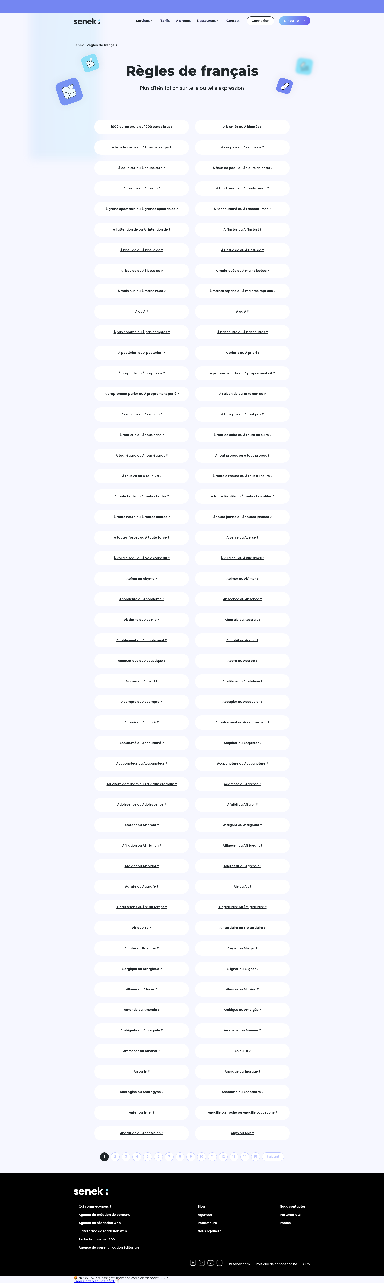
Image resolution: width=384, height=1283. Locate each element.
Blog (201, 1206)
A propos (183, 21)
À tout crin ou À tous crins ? (141, 435)
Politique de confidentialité (276, 1264)
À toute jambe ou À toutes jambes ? (242, 517)
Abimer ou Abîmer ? (242, 579)
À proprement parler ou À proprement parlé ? (141, 394)
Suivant (273, 1156)
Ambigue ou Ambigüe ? (242, 1010)
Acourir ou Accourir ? (141, 722)
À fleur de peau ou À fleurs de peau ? (242, 168)
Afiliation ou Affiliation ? (141, 846)
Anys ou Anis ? (242, 1133)
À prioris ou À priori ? (242, 353)
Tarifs (165, 21)
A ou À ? (242, 312)
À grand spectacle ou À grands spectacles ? (141, 209)
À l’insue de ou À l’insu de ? (242, 250)
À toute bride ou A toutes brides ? (141, 496)
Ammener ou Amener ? (242, 1030)
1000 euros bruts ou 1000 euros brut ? (142, 127)
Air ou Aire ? (141, 928)
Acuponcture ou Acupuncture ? (242, 764)
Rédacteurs (207, 1223)
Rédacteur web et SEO (97, 1239)
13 (234, 1156)
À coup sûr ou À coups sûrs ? (141, 168)
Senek (87, 21)
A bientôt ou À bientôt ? (242, 127)
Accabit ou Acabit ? (242, 640)
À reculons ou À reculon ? (141, 414)
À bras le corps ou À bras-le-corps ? (141, 147)
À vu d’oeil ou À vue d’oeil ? (242, 558)
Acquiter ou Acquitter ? (242, 743)
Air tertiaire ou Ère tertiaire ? (242, 928)
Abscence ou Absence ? (242, 599)
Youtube (210, 1263)
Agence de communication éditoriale (109, 1247)
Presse (285, 1223)
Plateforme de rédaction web (103, 1231)
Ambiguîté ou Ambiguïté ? (141, 1030)
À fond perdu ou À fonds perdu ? (242, 188)
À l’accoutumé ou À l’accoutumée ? (242, 209)
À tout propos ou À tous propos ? (242, 456)
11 (212, 1156)
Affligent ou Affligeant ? (242, 825)
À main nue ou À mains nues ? (142, 291)
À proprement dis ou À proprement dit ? (242, 373)
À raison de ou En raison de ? (242, 394)
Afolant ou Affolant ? (142, 866)
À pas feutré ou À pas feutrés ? (242, 332)
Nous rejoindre (210, 1231)
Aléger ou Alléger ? (242, 948)
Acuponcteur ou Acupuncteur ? (141, 764)
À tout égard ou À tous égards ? (142, 456)
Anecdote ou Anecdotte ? (242, 1092)
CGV (306, 1264)
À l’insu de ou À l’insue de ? (141, 250)
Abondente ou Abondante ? (141, 599)
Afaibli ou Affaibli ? (242, 805)
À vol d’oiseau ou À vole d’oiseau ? (142, 558)
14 (245, 1156)
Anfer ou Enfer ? (142, 1113)
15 (255, 1156)
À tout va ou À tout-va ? (141, 476)
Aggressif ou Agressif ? (242, 866)
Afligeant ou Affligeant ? (242, 846)
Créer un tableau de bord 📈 (96, 1281)
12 (223, 1156)
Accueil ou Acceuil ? (142, 681)
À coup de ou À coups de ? (242, 147)
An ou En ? (242, 1051)
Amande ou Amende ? (142, 1010)
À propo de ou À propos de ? (141, 373)
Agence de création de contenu (104, 1214)
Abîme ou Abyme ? (141, 579)
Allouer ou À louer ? (141, 989)
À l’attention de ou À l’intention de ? (141, 230)
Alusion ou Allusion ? (242, 989)
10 (201, 1156)
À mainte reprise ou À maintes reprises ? (242, 291)
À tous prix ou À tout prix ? (242, 414)
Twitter (193, 1263)
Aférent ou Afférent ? (141, 825)
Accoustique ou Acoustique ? (141, 661)
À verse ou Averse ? (242, 538)
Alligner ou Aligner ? (242, 969)
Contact (233, 21)
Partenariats (290, 1214)
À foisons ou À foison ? (141, 188)
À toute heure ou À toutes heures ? (141, 517)
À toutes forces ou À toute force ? (141, 538)
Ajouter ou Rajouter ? (141, 948)
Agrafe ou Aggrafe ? (141, 887)
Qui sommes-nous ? (95, 1206)
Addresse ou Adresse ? (242, 784)
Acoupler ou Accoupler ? (242, 702)
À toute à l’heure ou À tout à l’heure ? (242, 476)
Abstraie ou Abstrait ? (242, 620)
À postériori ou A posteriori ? (141, 353)
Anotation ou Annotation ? (141, 1133)
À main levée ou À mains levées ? (242, 271)
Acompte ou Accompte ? (141, 702)
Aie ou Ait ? (242, 887)
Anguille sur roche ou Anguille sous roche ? (242, 1113)
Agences (205, 1214)
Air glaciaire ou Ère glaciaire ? (242, 907)
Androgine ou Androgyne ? (141, 1092)
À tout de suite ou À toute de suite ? (242, 435)
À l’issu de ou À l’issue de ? (141, 271)
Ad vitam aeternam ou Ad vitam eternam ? (142, 784)
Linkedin (202, 1263)
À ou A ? (141, 312)
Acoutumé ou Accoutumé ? (141, 743)
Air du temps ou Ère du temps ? (141, 907)
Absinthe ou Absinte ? (141, 620)
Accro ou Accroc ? (242, 661)
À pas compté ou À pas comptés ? (142, 332)
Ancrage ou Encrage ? (242, 1072)
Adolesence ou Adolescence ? (141, 805)
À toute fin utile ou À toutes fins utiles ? (242, 496)
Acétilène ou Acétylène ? (242, 681)
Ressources (206, 21)
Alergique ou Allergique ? (141, 969)
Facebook (219, 1263)
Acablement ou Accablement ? (141, 640)
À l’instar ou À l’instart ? (242, 230)
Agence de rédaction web (100, 1223)
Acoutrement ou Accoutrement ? (242, 722)
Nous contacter (292, 1206)
